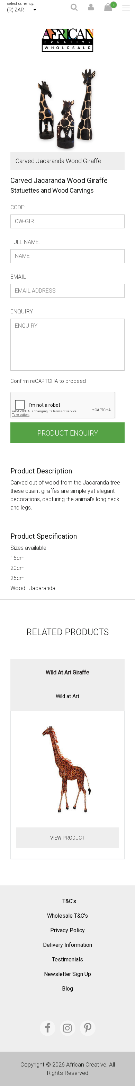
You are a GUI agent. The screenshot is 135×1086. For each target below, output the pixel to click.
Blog (67, 988)
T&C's (69, 901)
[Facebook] (47, 1028)
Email (18, 276)
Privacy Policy (67, 930)
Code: (17, 207)
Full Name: (25, 242)
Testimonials (67, 959)
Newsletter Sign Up (67, 974)
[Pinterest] (88, 1028)
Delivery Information (67, 945)
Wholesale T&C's (67, 915)
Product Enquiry (67, 433)
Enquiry (21, 311)
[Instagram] (67, 1028)
